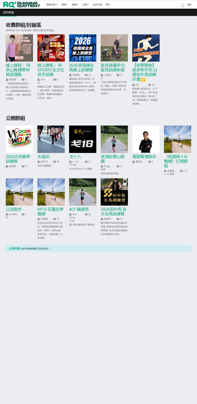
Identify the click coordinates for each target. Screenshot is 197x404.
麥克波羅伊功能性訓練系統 (112, 67)
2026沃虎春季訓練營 (18, 158)
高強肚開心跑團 (112, 158)
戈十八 (75, 156)
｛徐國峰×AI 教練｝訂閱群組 (176, 161)
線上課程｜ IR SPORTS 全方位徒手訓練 (50, 69)
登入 (108, 4)
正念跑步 (14, 209)
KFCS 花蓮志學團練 (50, 211)
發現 (63, 4)
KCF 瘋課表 (79, 209)
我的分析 (51, 4)
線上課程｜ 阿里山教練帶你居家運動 (18, 69)
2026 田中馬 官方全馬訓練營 (113, 211)
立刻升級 (97, 4)
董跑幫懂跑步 (144, 156)
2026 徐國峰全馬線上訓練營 (81, 67)
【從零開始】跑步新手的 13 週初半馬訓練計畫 (144, 72)
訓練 (74, 4)
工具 (84, 4)
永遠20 (43, 156)
